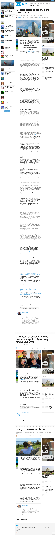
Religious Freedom (36, 307)
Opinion (33, 3)
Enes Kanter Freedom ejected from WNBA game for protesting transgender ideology (9, 47)
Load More (7, 111)
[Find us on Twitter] (24, 1)
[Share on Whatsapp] (17, 42)
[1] (36, 79)
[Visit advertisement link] (48, 31)
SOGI (21, 308)
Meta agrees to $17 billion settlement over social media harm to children (8, 36)
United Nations (25, 308)
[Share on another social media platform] (17, 50)
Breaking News (31, 17)
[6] (29, 251)
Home (31, 3)
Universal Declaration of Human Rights (33, 308)
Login (39, 0)
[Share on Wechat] (17, 48)
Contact (21, 0)
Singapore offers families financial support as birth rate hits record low (9, 26)
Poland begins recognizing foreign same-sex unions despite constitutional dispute (9, 31)
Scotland (32, 407)
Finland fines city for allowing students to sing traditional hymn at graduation (9, 97)
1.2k (40, 17)
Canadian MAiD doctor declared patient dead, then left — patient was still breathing (9, 92)
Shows (34, 5)
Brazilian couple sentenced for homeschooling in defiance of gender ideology (9, 78)
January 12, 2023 (26, 435)
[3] (33, 85)
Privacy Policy (33, 527)
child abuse (23, 406)
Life (35, 3)
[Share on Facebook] (17, 40)
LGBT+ (32, 307)
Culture (41, 3)
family (32, 501)
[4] (35, 134)
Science (31, 5)
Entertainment (48, 3)
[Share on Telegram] (17, 44)
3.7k (41, 348)
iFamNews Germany (20, 348)
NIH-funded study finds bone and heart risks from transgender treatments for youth (9, 11)
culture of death (28, 406)
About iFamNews (18, 0)
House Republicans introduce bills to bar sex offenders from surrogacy (9, 87)
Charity (23, 501)
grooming (32, 406)
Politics (44, 3)
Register (42, 0)
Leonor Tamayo (20, 435)
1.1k (40, 435)
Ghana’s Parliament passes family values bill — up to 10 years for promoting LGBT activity (9, 102)
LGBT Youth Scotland (23, 407)
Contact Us (29, 527)
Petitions (37, 5)
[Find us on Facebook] (23, 1)
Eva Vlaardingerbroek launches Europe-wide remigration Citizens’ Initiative (9, 107)
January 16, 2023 (26, 17)
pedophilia (28, 407)
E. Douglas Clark (20, 17)
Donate (52, 0)
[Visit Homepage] (22, 4)
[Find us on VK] (48, 527)
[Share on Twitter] (17, 46)
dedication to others (27, 501)
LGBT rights (28, 307)
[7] (34, 257)
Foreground (36, 17)
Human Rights (24, 307)
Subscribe (29, 0)
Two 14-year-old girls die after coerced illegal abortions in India (46, 58)
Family (38, 3)
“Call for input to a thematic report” (30, 51)
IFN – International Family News (18, 528)
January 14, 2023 (27, 348)
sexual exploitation (37, 407)
